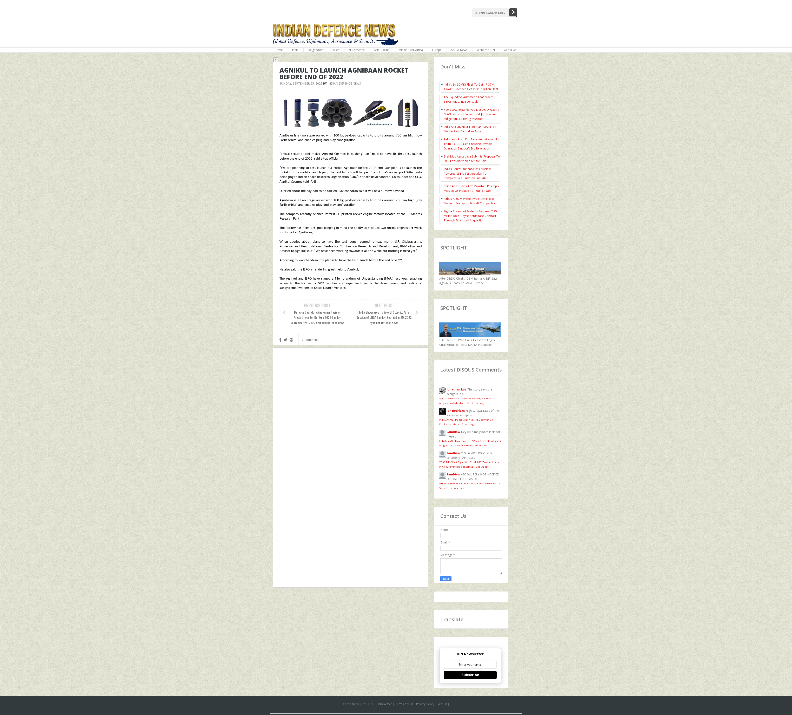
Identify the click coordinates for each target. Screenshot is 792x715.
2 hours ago (478, 403)
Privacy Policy (425, 704)
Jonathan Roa (457, 389)
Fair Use (442, 704)
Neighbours (315, 50)
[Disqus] (350, 411)
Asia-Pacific (381, 50)
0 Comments (310, 340)
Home (279, 50)
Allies (335, 50)
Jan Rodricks (456, 411)
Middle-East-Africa (410, 50)
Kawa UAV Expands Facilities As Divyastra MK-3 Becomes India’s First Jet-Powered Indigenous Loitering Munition (471, 114)
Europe (437, 50)
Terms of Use (404, 704)
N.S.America (357, 50)
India (295, 50)
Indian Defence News (344, 83)
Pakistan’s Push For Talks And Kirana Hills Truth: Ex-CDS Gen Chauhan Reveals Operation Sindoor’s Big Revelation (471, 143)
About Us (510, 50)
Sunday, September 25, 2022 (300, 83)
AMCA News (459, 50)
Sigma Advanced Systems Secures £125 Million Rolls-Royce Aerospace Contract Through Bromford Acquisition (470, 215)
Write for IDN (486, 50)
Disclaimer (385, 704)
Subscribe (470, 675)
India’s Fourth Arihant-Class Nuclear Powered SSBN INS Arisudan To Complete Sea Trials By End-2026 (467, 173)
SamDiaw (453, 432)
